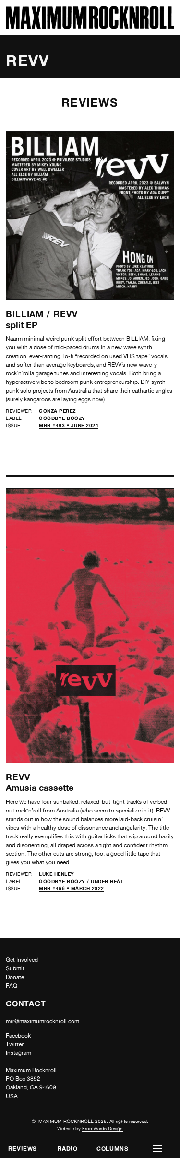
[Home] (90, 26)
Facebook (18, 1035)
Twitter (15, 1044)
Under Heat (107, 881)
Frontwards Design (102, 1128)
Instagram (18, 1053)
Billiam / (29, 314)
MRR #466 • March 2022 (71, 888)
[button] (157, 1148)
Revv (65, 314)
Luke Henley (56, 874)
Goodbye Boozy (62, 418)
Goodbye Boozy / (65, 881)
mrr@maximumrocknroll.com (42, 1021)
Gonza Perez (57, 411)
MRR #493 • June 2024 (68, 425)
